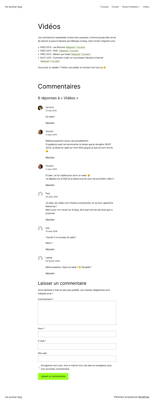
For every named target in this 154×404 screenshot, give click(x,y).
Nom (41, 328)
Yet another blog (13, 7)
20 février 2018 (53, 261)
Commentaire (45, 299)
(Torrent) (80, 47)
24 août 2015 (52, 197)
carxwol (50, 107)
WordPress (143, 397)
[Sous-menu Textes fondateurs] (139, 6)
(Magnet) (70, 47)
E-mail (42, 341)
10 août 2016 (51, 231)
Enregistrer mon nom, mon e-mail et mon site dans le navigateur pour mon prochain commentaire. (76, 367)
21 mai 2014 (51, 110)
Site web (42, 353)
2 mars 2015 (51, 134)
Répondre (50, 123)
